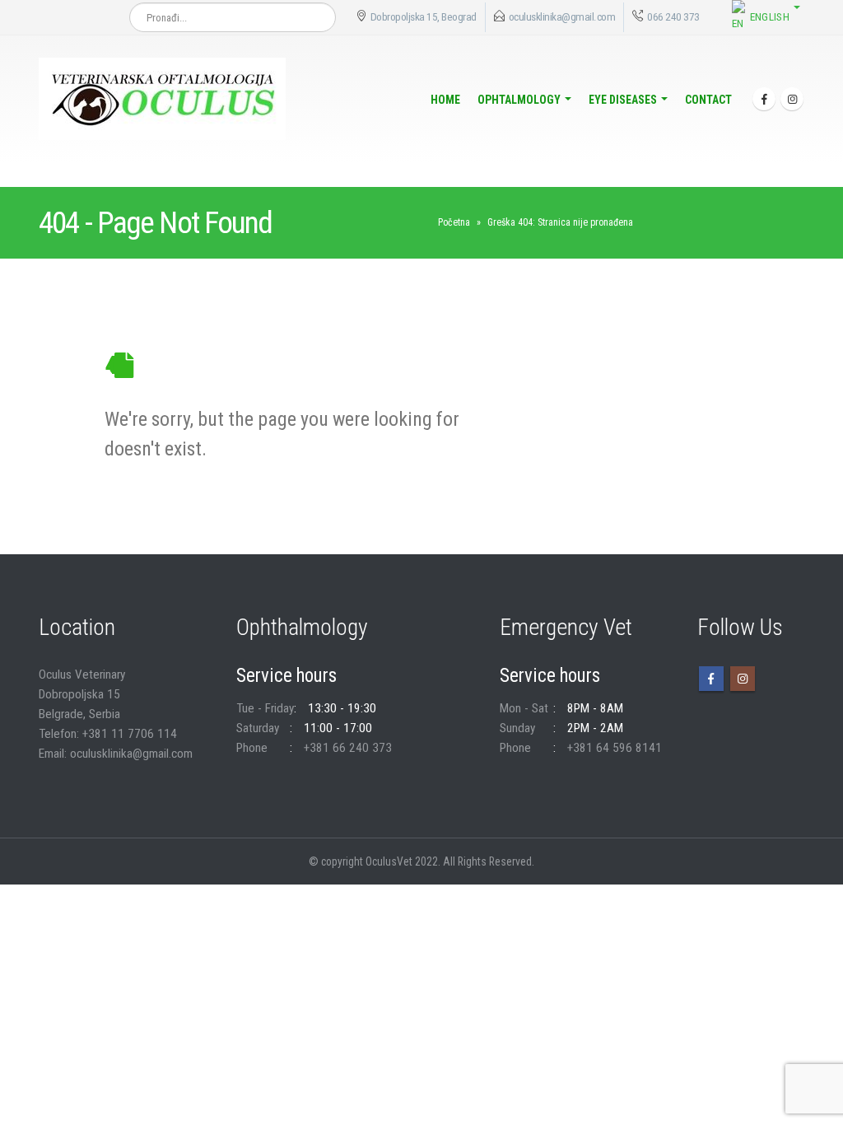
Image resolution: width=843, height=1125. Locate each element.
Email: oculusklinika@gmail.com (116, 753)
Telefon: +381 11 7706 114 (108, 733)
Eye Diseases (623, 99)
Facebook (711, 678)
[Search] (315, 17)
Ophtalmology (519, 99)
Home (445, 99)
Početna (454, 222)
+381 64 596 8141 (614, 747)
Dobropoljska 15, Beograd (423, 17)
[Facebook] (763, 98)
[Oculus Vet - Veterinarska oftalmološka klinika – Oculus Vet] (162, 99)
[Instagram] (791, 98)
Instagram (742, 678)
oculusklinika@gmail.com (562, 17)
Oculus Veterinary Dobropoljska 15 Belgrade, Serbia (82, 694)
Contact (708, 99)
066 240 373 (672, 17)
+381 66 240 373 (348, 747)
